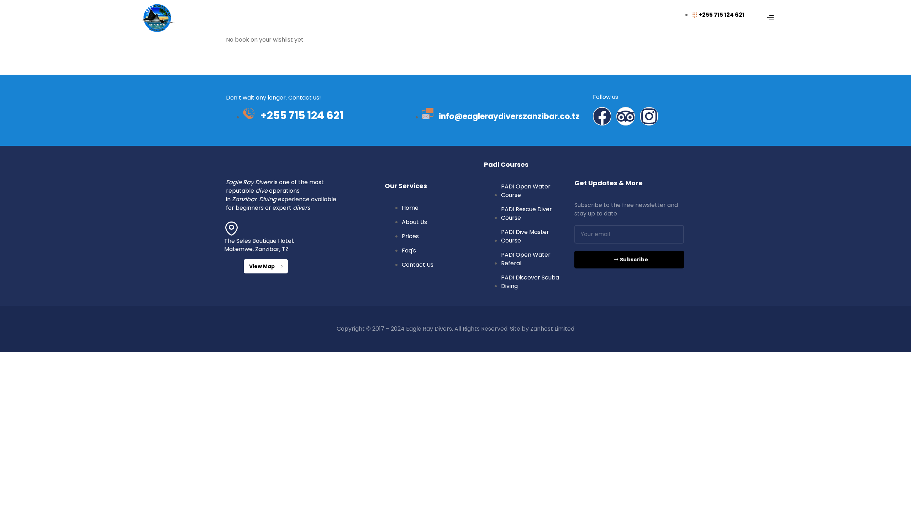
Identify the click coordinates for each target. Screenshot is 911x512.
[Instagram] (649, 116)
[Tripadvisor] (625, 116)
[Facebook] (602, 116)
